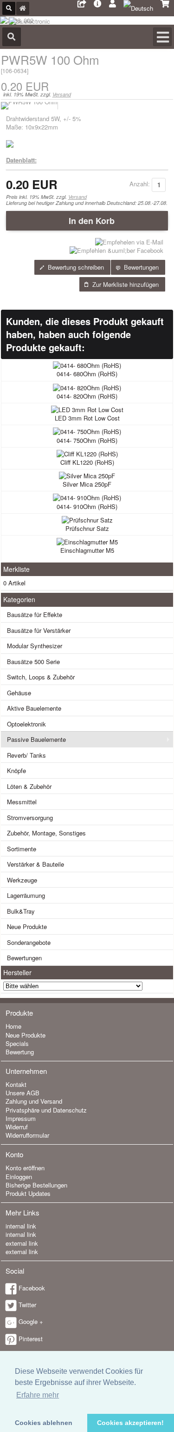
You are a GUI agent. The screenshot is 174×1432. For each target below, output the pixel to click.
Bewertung (20, 1051)
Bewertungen (24, 957)
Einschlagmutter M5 (87, 550)
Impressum (21, 1118)
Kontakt (16, 1084)
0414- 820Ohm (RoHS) (87, 396)
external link (22, 1243)
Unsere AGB (22, 1092)
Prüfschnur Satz (87, 528)
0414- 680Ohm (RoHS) (87, 373)
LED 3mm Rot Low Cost (87, 418)
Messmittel (22, 801)
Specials (17, 1043)
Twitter (27, 1304)
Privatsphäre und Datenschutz (46, 1110)
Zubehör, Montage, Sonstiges (46, 832)
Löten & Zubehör (29, 786)
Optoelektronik (26, 723)
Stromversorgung (30, 817)
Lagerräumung (26, 895)
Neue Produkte (27, 926)
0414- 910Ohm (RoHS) (87, 506)
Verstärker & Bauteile (35, 864)
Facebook (32, 1287)
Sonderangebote (29, 942)
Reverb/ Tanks (26, 755)
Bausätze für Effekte (34, 614)
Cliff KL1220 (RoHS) (87, 462)
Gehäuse (19, 692)
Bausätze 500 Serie (33, 661)
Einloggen (19, 1176)
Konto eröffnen (25, 1167)
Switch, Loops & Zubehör (41, 676)
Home (13, 1026)
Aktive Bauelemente (34, 708)
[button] (87, 221)
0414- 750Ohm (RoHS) (87, 440)
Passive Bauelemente (36, 739)
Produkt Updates (28, 1193)
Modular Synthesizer (34, 645)
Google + (31, 1321)
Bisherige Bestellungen (36, 1185)
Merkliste (16, 569)
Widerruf (17, 1126)
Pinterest (31, 1338)
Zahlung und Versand (34, 1101)
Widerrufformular (27, 1135)
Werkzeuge (22, 879)
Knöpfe (16, 770)
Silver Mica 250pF (87, 484)
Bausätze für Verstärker (39, 630)
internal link (21, 1226)
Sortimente (21, 848)
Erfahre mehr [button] (37, 1395)
